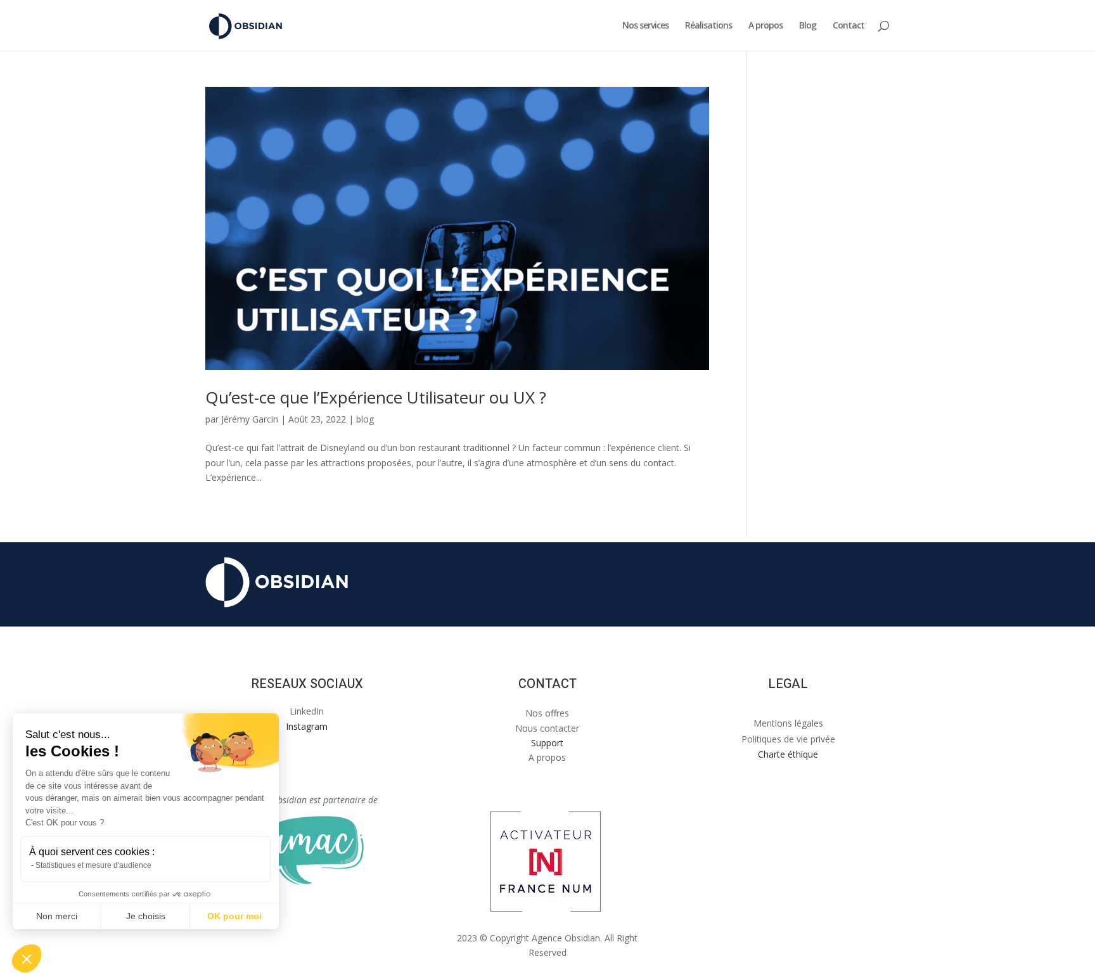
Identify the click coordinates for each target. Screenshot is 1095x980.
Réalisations (708, 26)
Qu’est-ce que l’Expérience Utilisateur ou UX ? (375, 397)
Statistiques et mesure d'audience (93, 865)
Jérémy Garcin (249, 419)
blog (365, 419)
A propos (765, 26)
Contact (848, 26)
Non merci (56, 916)
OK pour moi (234, 916)
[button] (26, 958)
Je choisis (145, 916)
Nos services (645, 26)
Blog (807, 26)
